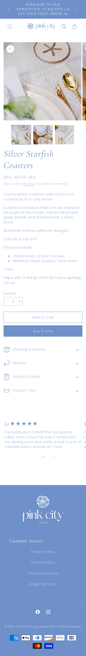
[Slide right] (80, 136)
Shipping (28, 184)
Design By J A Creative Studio (60, 626)
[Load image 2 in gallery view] (42, 134)
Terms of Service (43, 573)
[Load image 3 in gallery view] (64, 134)
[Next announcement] (77, 9)
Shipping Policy (43, 584)
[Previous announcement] (9, 9)
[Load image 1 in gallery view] (21, 134)
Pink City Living (27, 626)
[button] (9, 26)
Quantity (10, 293)
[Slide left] (5, 136)
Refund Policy (43, 562)
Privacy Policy (43, 551)
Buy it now (43, 331)
